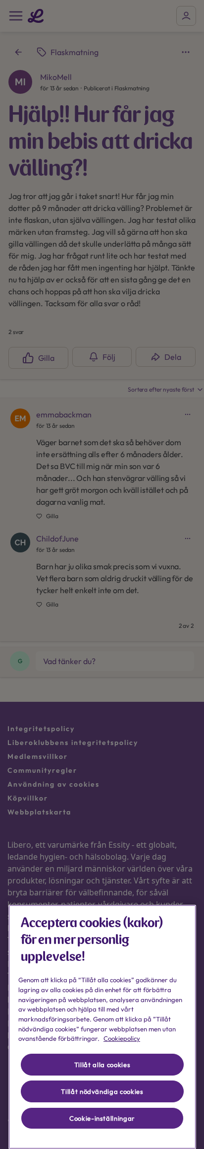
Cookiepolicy (121, 1038)
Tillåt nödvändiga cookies (102, 1091)
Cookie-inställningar (102, 1118)
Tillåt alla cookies (102, 1065)
